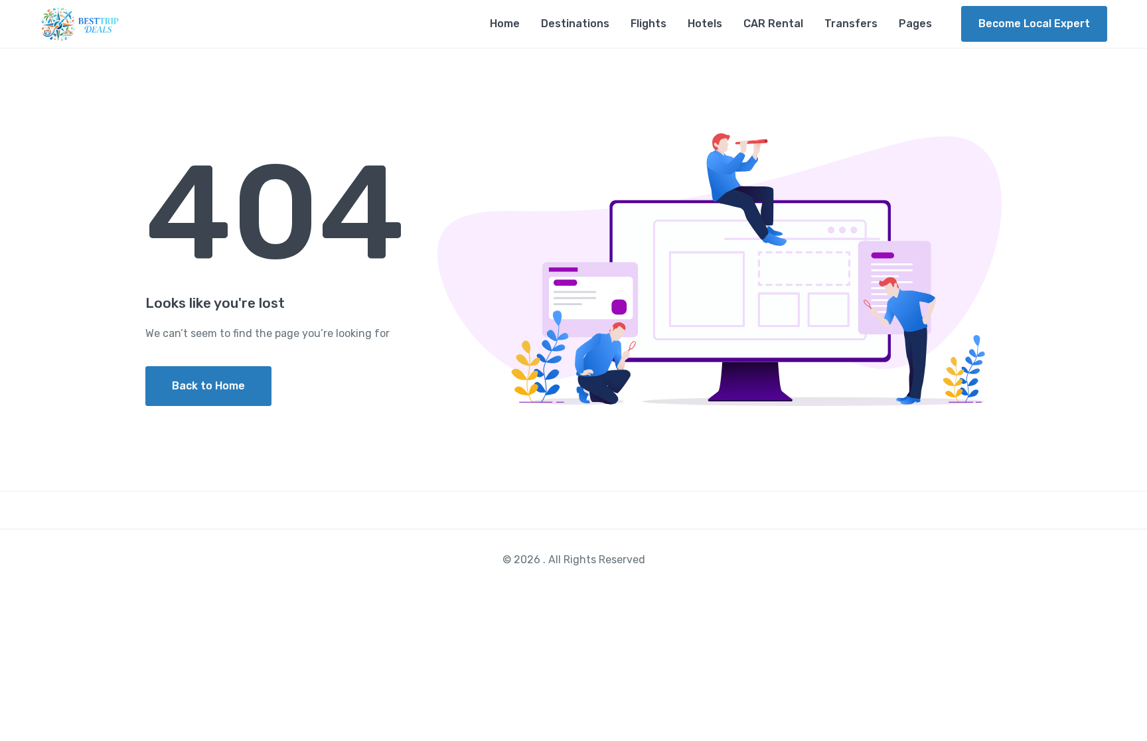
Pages (915, 23)
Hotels (705, 23)
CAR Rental (773, 23)
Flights (648, 23)
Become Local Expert (1034, 23)
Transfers (851, 23)
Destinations (575, 23)
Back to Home (208, 385)
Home (505, 23)
